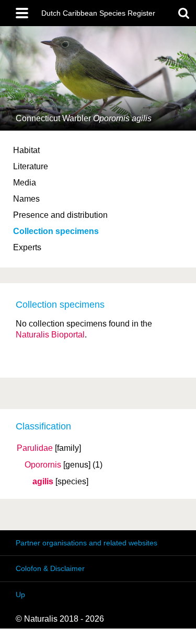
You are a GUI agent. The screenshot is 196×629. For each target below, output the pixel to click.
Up (20, 594)
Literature (30, 166)
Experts (27, 247)
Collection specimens (56, 231)
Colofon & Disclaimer (50, 568)
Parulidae (35, 448)
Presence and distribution (60, 215)
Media (24, 182)
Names (26, 198)
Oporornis (43, 465)
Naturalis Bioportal (50, 334)
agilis (42, 481)
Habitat (26, 150)
